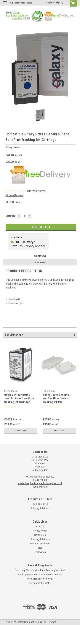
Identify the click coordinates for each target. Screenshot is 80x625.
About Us (40, 526)
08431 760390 (25, 2)
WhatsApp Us (40, 486)
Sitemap (52, 622)
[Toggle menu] (5, 5)
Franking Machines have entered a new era (40, 574)
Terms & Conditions (40, 543)
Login (49, 2)
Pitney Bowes (10, 391)
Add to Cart (20, 430)
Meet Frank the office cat (40, 579)
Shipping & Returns (40, 508)
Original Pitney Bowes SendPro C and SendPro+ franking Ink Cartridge (19, 398)
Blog (40, 548)
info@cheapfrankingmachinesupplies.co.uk (40, 483)
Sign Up (59, 2)
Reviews (40, 262)
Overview (40, 256)
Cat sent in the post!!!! (40, 583)
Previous (69, 334)
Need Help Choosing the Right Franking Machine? (40, 570)
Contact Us (40, 535)
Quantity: (11, 215)
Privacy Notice (40, 530)
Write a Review (14, 195)
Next (75, 334)
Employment (40, 552)
